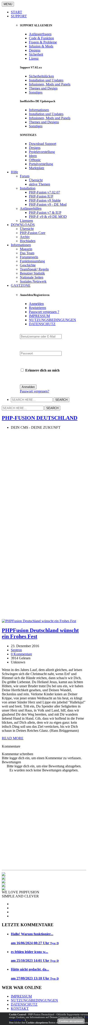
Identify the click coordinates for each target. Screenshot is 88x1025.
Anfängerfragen (40, 34)
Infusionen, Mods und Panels (49, 84)
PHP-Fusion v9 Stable (45, 200)
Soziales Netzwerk (33, 281)
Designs (34, 50)
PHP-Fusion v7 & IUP (45, 212)
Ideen (33, 156)
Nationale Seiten (31, 277)
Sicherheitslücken (41, 76)
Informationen (39, 110)
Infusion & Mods (41, 46)
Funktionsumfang (32, 261)
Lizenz (34, 58)
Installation (27, 188)
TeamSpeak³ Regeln (34, 269)
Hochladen (27, 241)
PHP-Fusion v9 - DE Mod (48, 204)
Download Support (42, 144)
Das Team (27, 253)
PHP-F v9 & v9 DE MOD (48, 217)
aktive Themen (39, 184)
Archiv (25, 237)
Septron (16, 650)
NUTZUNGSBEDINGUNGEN (52, 320)
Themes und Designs (44, 122)
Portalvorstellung (41, 164)
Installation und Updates (46, 80)
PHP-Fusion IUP (41, 196)
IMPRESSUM (39, 316)
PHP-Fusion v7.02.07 (44, 192)
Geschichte (28, 265)
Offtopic (35, 160)
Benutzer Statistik (32, 273)
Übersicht (36, 180)
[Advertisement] (44, 477)
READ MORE (12, 738)
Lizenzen (26, 221)
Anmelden (36, 304)
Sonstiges (35, 92)
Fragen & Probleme (43, 42)
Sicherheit (36, 54)
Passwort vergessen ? (44, 312)
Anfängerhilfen (31, 208)
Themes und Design (43, 88)
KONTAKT (20, 1008)
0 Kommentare (21, 654)
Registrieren (37, 308)
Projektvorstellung (42, 152)
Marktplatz (36, 168)
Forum (24, 176)
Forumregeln (29, 257)
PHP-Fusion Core (32, 233)
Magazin (26, 249)
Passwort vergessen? (34, 391)
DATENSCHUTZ (42, 324)
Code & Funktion (41, 38)
